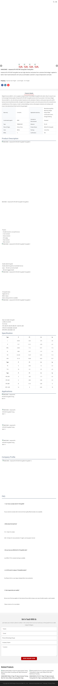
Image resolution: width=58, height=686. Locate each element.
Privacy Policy (51, 683)
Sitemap (45, 683)
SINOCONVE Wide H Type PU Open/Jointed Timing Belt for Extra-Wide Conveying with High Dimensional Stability (14, 677)
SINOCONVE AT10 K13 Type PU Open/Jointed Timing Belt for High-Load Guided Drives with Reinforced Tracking (41, 677)
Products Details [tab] (29, 93)
